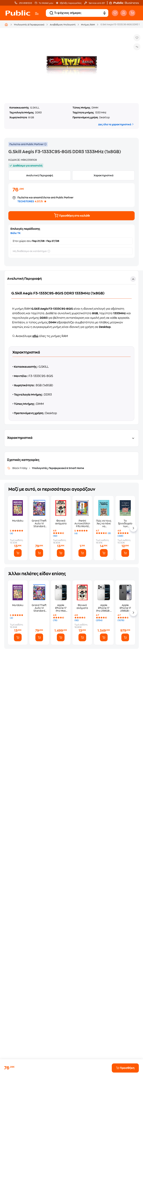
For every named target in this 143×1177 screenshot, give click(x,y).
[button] (126, 3)
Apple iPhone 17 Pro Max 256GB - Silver (60, 608)
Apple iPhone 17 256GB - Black (125, 608)
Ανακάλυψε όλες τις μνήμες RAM (41, 336)
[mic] (104, 13)
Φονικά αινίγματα (60, 522)
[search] (51, 13)
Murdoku (17, 520)
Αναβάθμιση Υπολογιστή (63, 25)
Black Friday (20, 468)
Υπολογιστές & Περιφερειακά (29, 25)
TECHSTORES (25, 201)
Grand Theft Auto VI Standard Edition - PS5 (39, 523)
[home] (18, 13)
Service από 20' (96, 3)
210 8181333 (25, 3)
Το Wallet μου (46, 3)
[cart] (132, 13)
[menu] (37, 13)
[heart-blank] (115, 13)
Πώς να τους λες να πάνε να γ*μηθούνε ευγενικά (103, 523)
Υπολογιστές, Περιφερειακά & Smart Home (57, 468)
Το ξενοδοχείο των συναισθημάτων (125, 523)
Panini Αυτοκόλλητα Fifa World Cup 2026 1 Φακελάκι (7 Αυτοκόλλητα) (82, 523)
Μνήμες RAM (88, 25)
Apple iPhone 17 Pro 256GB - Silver (103, 608)
